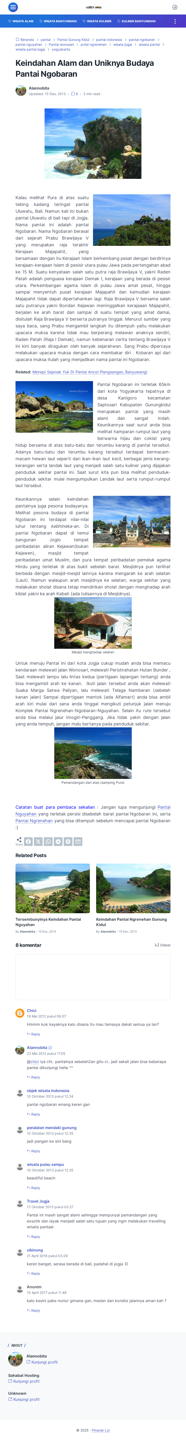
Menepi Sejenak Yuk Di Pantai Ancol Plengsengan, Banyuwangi (89, 371)
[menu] (13, 7)
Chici (31, 1010)
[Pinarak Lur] (93, 7)
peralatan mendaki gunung (52, 1127)
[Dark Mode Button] (175, 7)
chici (35, 1061)
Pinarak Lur (101, 1430)
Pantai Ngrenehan (34, 820)
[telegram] (58, 841)
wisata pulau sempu (45, 1164)
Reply (35, 1034)
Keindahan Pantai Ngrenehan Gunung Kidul (131, 922)
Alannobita (37, 1047)
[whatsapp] (48, 841)
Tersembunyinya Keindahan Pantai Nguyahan (48, 922)
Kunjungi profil (44, 1362)
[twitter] (38, 841)
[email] (78, 841)
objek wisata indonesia (48, 1090)
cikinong (35, 1250)
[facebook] (28, 841)
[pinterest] (68, 841)
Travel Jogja (38, 1201)
